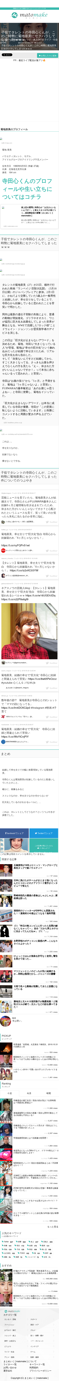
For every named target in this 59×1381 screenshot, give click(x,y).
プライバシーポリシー (40, 1370)
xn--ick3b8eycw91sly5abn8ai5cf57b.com (19, 434)
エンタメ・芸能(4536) (11, 39)
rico (44, 1279)
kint (48, 876)
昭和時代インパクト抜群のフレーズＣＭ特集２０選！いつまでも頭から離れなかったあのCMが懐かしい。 (36, 1059)
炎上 (34, 1241)
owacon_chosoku (7, 558)
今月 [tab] (29, 1093)
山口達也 (9, 1253)
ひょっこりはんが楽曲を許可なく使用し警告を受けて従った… (36, 957)
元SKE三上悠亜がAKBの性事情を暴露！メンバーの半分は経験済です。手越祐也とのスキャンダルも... (35, 1176)
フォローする (16, 493)
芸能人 (48, 1241)
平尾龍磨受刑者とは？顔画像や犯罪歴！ (30, 1137)
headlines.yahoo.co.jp (15, 422)
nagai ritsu (43, 1183)
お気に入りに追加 (48, 55)
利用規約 (34, 1367)
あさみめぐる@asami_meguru (17, 687)
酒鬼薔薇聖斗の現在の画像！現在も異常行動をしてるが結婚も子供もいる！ (35, 1113)
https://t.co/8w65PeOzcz (42, 678)
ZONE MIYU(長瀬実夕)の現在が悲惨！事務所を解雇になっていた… (35, 1189)
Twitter (8, 1241)
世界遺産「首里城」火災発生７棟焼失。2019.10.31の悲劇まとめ (35, 1045)
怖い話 (46, 1249)
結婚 (33, 1245)
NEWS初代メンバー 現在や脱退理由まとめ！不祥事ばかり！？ (35, 1164)
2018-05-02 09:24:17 (29, 493)
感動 (7, 1257)
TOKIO (24, 1253)
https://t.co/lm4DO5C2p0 (15, 707)
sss (49, 1291)
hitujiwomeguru (6, 493)
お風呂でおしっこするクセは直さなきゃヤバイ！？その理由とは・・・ (35, 1201)
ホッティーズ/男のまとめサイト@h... (19, 550)
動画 (45, 1245)
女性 (47, 1257)
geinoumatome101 (7, 583)
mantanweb (5, 724)
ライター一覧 (10, 1364)
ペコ (44, 1108)
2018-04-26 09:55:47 (25, 529)
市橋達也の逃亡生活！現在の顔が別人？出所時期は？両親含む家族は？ (34, 1101)
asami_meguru (6, 670)
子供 (20, 1249)
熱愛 (19, 1257)
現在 (20, 1245)
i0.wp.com (8, 143)
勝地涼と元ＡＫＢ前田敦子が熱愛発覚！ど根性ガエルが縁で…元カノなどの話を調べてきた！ (36, 1004)
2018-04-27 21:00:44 (31, 583)
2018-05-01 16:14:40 (30, 558)
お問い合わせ (10, 1367)
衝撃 (22, 1241)
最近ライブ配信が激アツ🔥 (32, 60)
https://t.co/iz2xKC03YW (24, 570)
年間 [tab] (48, 1093)
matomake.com (12, 226)
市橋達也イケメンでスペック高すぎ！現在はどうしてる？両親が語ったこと (35, 1126)
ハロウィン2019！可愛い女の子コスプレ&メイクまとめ (35, 1070)
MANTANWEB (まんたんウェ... (17, 741)
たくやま (44, 1158)
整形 (33, 1249)
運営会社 (7, 1370)
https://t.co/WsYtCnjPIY (15, 736)
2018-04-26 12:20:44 (29, 670)
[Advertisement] (29, 91)
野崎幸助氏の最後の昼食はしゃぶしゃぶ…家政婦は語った (36, 897)
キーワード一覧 (37, 1364)
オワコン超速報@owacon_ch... (17, 575)
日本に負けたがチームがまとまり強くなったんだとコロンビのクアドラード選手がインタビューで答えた (36, 883)
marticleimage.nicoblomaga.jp (15, 264)
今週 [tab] (9, 1093)
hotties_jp (4, 529)
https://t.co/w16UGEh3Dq (40, 595)
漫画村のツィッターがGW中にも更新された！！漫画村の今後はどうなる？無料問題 (34, 912)
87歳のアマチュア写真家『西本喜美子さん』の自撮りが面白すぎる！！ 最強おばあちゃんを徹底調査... (35, 1271)
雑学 (48, 1253)
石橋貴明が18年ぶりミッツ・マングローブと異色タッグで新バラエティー (36, 866)
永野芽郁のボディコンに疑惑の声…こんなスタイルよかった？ (36, 942)
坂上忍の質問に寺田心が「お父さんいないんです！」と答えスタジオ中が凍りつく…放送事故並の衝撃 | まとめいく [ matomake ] (38, 211)
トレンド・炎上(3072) (33, 39)
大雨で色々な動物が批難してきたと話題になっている (36, 987)
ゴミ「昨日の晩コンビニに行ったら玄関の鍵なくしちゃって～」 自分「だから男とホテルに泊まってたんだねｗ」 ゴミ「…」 (36, 928)
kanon (46, 1052)
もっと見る (52, 1226)
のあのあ (44, 1171)
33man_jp (4, 695)
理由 (8, 1249)
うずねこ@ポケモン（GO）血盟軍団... (19, 521)
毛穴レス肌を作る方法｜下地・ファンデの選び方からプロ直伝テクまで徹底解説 (35, 1284)
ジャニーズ (33, 1257)
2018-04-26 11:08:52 (25, 695)
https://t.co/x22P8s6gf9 (14, 599)
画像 (8, 1245)
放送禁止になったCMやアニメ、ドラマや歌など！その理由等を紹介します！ (36, 1151)
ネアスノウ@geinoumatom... (16, 662)
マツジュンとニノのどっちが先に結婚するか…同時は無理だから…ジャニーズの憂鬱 (34, 972)
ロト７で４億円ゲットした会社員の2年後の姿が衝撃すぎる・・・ (36, 1214)
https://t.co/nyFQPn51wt (15, 545)
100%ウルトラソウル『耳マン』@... (19, 716)
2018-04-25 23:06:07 (26, 724)
